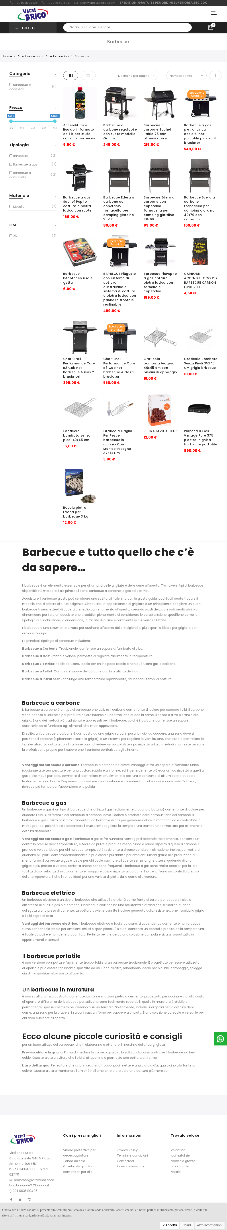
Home (7, 56)
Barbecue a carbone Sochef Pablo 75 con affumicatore (157, 132)
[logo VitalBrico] (33, 14)
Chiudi (187, 1225)
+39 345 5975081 (58, 3)
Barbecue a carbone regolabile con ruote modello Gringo (120, 132)
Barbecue (20, 156)
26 (15, 236)
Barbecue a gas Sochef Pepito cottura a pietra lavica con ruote (77, 204)
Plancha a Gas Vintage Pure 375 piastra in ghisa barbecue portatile (200, 437)
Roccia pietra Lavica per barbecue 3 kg (75, 512)
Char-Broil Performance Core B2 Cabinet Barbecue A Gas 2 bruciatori (79, 368)
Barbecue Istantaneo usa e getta (78, 278)
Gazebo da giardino (78, 1166)
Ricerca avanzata (130, 1166)
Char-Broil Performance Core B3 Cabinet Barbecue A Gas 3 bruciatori (119, 368)
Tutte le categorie (25, 29)
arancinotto (180, 1166)
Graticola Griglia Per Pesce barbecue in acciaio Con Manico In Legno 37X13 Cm (117, 442)
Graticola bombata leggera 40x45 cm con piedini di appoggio (160, 365)
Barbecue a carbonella (20, 175)
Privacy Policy (127, 1150)
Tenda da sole (74, 1161)
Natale (176, 1172)
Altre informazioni (209, 1225)
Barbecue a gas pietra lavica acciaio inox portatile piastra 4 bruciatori (200, 134)
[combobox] (127, 27)
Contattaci (125, 1161)
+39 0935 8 (22, 3)
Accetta (171, 1225)
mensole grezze (183, 1161)
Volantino (178, 1150)
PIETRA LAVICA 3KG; (160, 431)
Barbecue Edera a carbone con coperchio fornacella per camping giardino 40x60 (159, 208)
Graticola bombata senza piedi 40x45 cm (77, 435)
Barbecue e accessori (20, 87)
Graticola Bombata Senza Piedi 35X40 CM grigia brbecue (201, 363)
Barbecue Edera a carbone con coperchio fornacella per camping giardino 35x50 (118, 208)
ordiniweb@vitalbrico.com (97, 3)
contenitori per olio (77, 1172)
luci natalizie (180, 1155)
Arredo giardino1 (58, 56)
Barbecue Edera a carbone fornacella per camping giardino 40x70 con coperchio (199, 208)
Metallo (18, 206)
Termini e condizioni (132, 1155)
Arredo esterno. (29, 56)
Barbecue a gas (25, 164)
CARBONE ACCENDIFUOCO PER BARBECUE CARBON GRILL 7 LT (200, 280)
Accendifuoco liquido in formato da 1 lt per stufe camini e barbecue (79, 132)
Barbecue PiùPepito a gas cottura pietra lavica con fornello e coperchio (160, 282)
